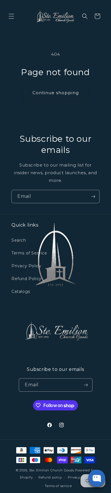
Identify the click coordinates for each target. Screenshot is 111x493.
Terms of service (58, 486)
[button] (11, 16)
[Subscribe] (93, 196)
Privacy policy (79, 477)
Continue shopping (55, 92)
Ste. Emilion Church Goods (51, 470)
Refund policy (50, 477)
